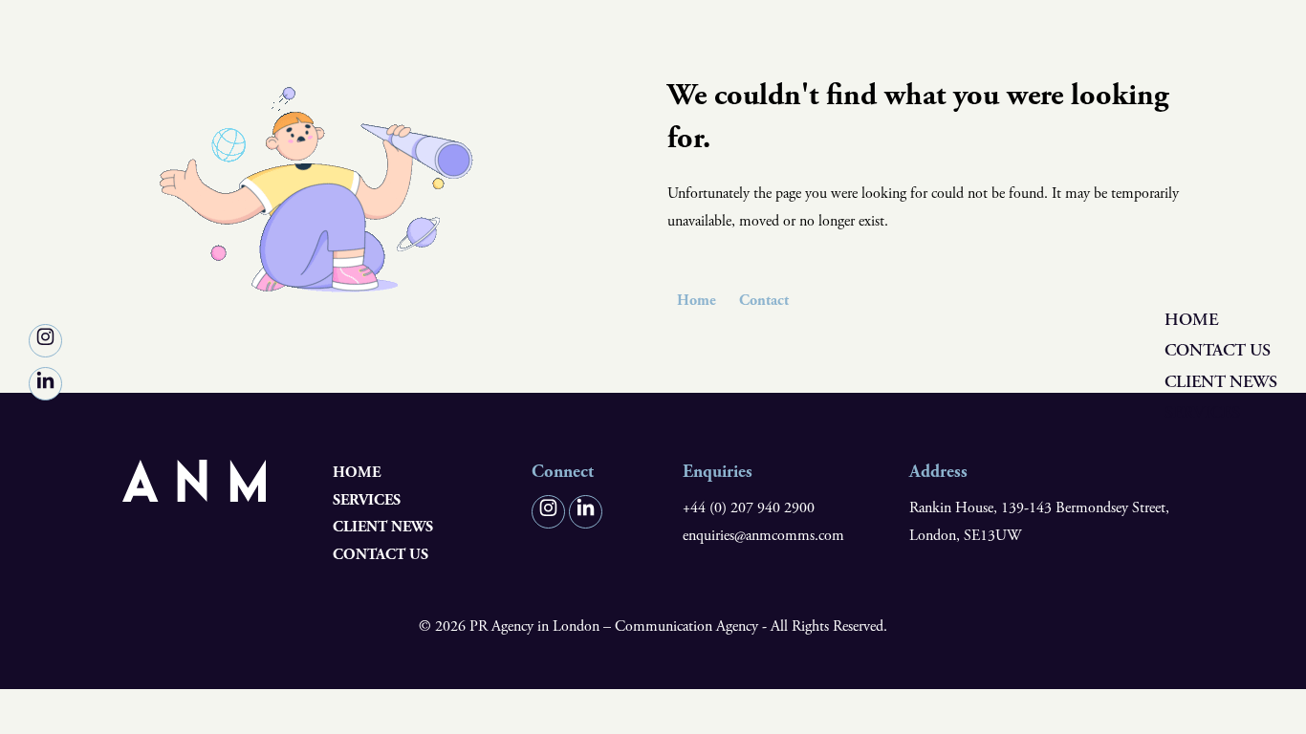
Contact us (1218, 351)
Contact (764, 301)
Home (1191, 320)
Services (1202, 412)
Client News (1221, 382)
